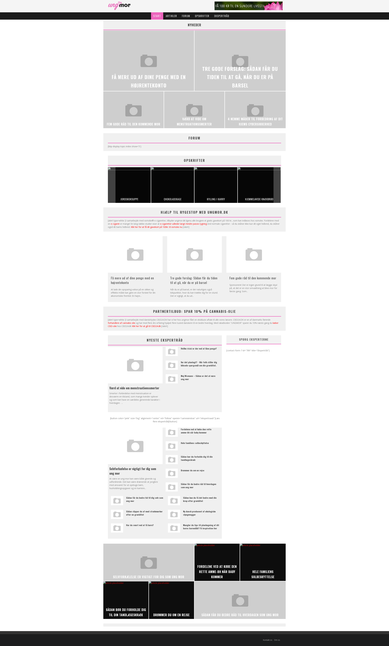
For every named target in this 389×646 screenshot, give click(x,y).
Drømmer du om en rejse (192, 470)
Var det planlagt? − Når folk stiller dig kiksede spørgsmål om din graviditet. (199, 364)
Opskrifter (202, 16)
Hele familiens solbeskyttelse (195, 443)
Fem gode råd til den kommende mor (252, 278)
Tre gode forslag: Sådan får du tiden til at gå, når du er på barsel (193, 280)
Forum (186, 16)
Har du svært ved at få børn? (140, 525)
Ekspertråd (221, 16)
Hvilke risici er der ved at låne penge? (199, 348)
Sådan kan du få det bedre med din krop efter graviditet (200, 499)
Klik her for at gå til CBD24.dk (146, 326)
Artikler (171, 16)
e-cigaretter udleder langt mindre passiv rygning (183, 223)
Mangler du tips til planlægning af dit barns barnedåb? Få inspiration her (201, 526)
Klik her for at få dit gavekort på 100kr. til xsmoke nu (156, 227)
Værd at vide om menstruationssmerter (134, 388)
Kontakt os (267, 640)
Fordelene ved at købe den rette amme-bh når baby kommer (196, 431)
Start (157, 16)
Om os (277, 640)
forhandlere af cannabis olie (121, 322)
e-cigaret (115, 223)
